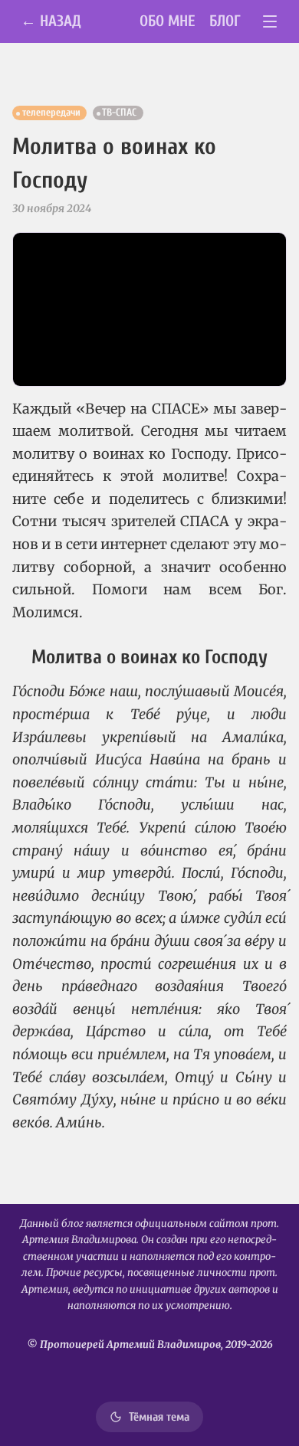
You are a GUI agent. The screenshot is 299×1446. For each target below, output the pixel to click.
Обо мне (168, 21)
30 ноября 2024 (51, 208)
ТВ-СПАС (119, 112)
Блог (225, 21)
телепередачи (51, 112)
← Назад (51, 21)
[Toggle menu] (270, 22)
